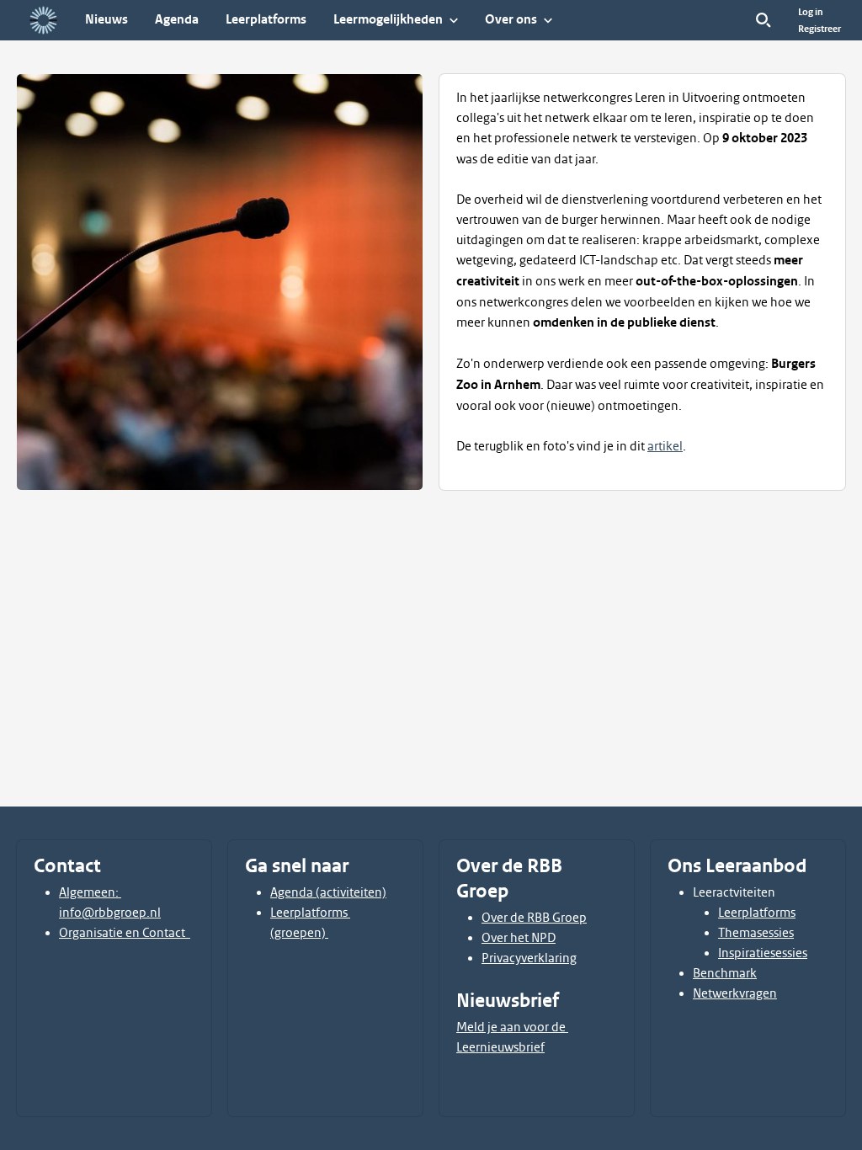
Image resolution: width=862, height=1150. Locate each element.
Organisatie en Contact (124, 932)
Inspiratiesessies (762, 953)
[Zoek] (763, 20)
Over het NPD (519, 937)
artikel (665, 446)
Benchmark (725, 973)
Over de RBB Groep (534, 917)
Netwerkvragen (735, 993)
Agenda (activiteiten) (328, 892)
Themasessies (756, 932)
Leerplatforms (756, 912)
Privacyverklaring (529, 958)
